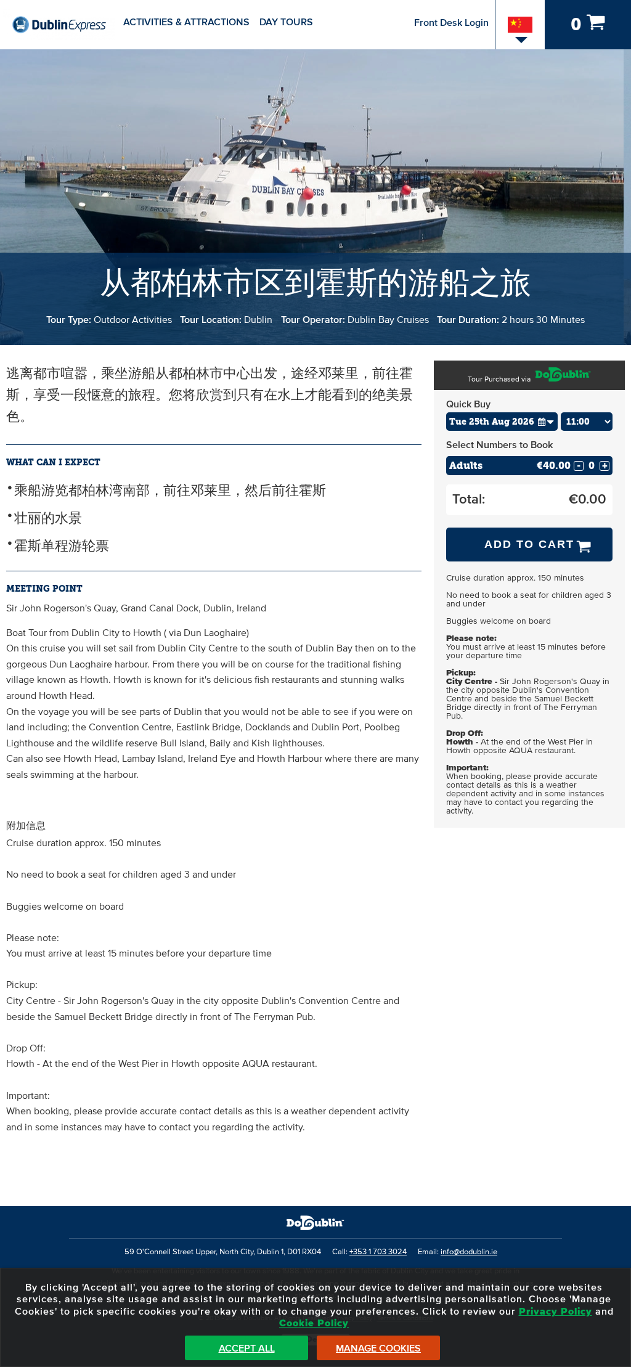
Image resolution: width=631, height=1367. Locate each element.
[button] (546, 421)
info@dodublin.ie (469, 1252)
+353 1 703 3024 (378, 1252)
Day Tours (286, 22)
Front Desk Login (451, 23)
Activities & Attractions (186, 22)
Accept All (247, 1348)
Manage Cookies (378, 1348)
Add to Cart (529, 544)
